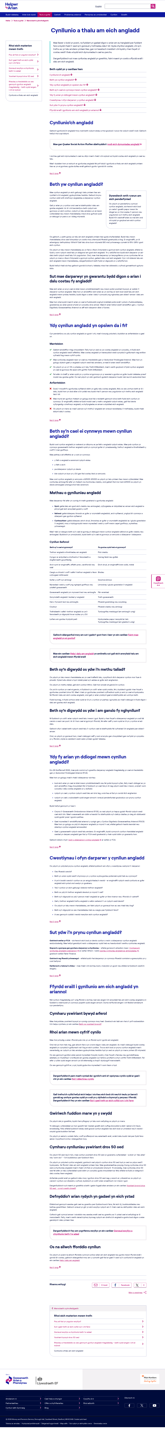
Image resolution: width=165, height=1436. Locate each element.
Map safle (64, 1423)
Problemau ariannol (72, 14)
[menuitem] (12, 14)
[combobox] (128, 6)
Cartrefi (57, 14)
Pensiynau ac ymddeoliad (96, 14)
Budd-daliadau (12, 14)
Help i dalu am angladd (82, 653)
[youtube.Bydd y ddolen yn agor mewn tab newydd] (154, 1405)
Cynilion (114, 14)
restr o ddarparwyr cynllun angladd (83, 840)
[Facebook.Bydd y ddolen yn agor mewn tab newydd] (129, 1405)
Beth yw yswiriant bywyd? (90, 1024)
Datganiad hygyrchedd (50, 1423)
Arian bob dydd (29, 14)
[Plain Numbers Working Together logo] (149, 1379)
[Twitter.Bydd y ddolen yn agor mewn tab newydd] (142, 1405)
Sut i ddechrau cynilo (83, 1078)
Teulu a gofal (44, 14)
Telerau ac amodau (13, 1423)
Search (153, 6)
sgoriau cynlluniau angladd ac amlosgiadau (118, 951)
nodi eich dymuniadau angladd (123, 144)
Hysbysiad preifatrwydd (30, 1423)
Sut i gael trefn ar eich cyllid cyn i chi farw (112, 1100)
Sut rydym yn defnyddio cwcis (80, 1423)
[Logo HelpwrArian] (13, 6)
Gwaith (124, 14)
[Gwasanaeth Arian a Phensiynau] (17, 1379)
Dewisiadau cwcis (100, 1423)
